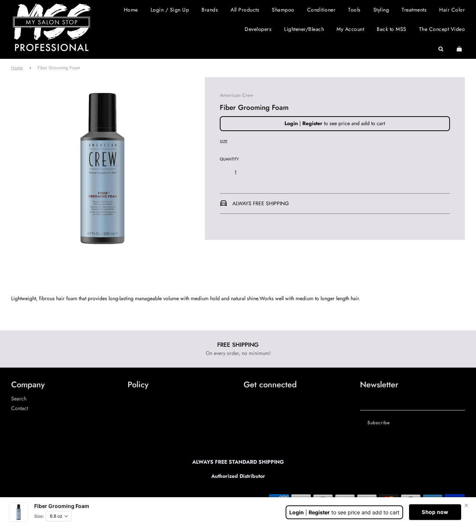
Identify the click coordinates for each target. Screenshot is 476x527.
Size (224, 142)
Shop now (435, 512)
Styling (381, 9)
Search (18, 398)
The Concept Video (442, 29)
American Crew (236, 95)
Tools (354, 9)
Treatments (414, 9)
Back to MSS (391, 29)
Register (312, 123)
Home (131, 9)
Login (291, 123)
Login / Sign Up (170, 9)
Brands (210, 9)
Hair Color (452, 9)
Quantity (229, 159)
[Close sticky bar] (466, 505)
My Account (350, 29)
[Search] (441, 48)
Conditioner (321, 9)
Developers (258, 29)
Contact (19, 408)
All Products (245, 9)
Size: (39, 516)
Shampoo (283, 9)
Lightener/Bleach (304, 29)
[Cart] (460, 48)
